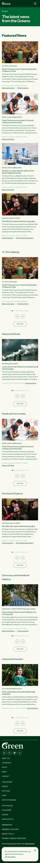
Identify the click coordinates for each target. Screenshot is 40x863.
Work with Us (7, 819)
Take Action (7, 782)
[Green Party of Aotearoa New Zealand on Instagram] (9, 753)
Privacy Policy (8, 834)
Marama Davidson (8, 88)
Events (5, 786)
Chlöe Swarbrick (23, 88)
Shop (4, 795)
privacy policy (10, 857)
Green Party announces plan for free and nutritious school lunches (17, 121)
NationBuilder (30, 844)
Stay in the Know (9, 800)
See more (20, 324)
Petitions (6, 791)
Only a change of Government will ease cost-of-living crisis (19, 613)
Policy (4, 767)
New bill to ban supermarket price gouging (18, 221)
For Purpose (11, 844)
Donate (5, 815)
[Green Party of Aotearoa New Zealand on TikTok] (20, 753)
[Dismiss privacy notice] (35, 850)
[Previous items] (17, 316)
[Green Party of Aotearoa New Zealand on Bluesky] (14, 753)
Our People (6, 763)
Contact (5, 776)
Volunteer (6, 810)
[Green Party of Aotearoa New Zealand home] (12, 745)
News (4, 772)
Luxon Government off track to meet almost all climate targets (20, 368)
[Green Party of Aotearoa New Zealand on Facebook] (4, 753)
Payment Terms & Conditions (14, 838)
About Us (6, 758)
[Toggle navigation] (35, 4)
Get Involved (7, 806)
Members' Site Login (10, 829)
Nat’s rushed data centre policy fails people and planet (18, 693)
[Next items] (23, 316)
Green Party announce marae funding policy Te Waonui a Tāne (19, 70)
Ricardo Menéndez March (24, 238)
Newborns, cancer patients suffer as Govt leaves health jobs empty (18, 172)
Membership (7, 825)
